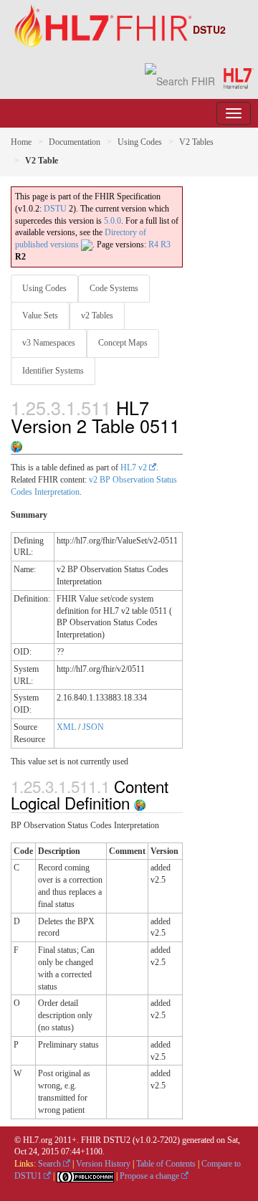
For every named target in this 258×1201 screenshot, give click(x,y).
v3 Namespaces (48, 343)
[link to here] (16, 443)
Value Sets (40, 315)
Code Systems (114, 288)
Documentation (74, 142)
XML (66, 727)
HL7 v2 (134, 467)
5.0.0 (112, 221)
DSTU (55, 209)
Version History (103, 1164)
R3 (166, 244)
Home (21, 142)
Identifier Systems (53, 371)
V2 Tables (196, 142)
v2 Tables (97, 315)
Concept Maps (123, 343)
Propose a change (150, 1176)
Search (50, 1164)
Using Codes (140, 142)
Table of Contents (166, 1164)
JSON (93, 727)
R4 (153, 244)
